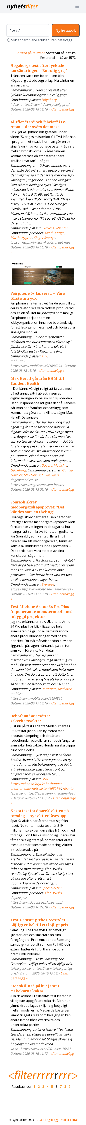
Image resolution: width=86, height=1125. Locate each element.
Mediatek (65, 689)
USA (44, 779)
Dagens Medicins (54, 465)
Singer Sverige (44, 237)
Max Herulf (32, 475)
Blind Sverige (54, 233)
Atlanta (68, 788)
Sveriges (47, 228)
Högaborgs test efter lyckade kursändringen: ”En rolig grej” (39, 68)
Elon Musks (53, 893)
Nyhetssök (65, 30)
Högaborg (49, 99)
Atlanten (62, 228)
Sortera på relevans (30, 53)
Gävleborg (18, 470)
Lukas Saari (50, 475)
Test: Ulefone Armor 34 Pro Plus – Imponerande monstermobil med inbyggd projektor (41, 611)
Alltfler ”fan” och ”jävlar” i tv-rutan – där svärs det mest (38, 124)
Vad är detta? (69, 1120)
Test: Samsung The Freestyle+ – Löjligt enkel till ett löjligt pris (40, 922)
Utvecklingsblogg (47, 1120)
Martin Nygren (21, 237)
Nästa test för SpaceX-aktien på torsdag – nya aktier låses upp (39, 813)
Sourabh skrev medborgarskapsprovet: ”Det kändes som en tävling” (37, 507)
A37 (44, 356)
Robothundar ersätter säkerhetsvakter (30, 718)
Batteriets (48, 689)
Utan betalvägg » (51, 370)
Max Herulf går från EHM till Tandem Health (37, 381)
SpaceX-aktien (51, 888)
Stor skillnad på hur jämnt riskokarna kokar (34, 988)
